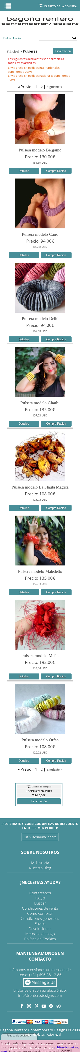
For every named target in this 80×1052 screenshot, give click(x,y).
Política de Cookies (40, 938)
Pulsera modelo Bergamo (40, 150)
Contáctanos (40, 892)
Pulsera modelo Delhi (40, 318)
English (7, 37)
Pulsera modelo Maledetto (40, 571)
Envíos (40, 923)
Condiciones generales (40, 918)
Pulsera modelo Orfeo (40, 740)
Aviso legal (54, 1034)
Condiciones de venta (40, 908)
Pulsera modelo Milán (40, 655)
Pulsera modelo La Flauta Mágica (40, 487)
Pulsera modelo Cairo (40, 234)
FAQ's (40, 898)
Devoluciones (40, 928)
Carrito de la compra (60, 6)
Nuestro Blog (40, 867)
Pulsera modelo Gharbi (40, 402)
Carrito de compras (41, 786)
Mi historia (40, 862)
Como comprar (40, 913)
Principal (13, 51)
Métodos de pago (40, 933)
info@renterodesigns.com (40, 995)
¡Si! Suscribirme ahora (40, 837)
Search (74, 37)
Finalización (39, 801)
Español (17, 37)
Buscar (40, 903)
